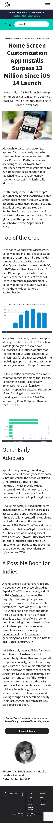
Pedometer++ (10, 634)
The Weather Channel (26, 591)
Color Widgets (10, 254)
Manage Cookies (27, 816)
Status (30, 804)
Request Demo (27, 731)
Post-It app (18, 595)
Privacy (42, 794)
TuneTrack (8, 486)
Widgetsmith (40, 250)
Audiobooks (32, 634)
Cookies (43, 801)
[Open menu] (48, 5)
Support (30, 801)
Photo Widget (34, 254)
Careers (30, 797)
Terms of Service (31, 808)
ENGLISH (13, 794)
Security (43, 804)
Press (42, 797)
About (30, 794)
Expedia (7, 591)
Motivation (26, 482)
